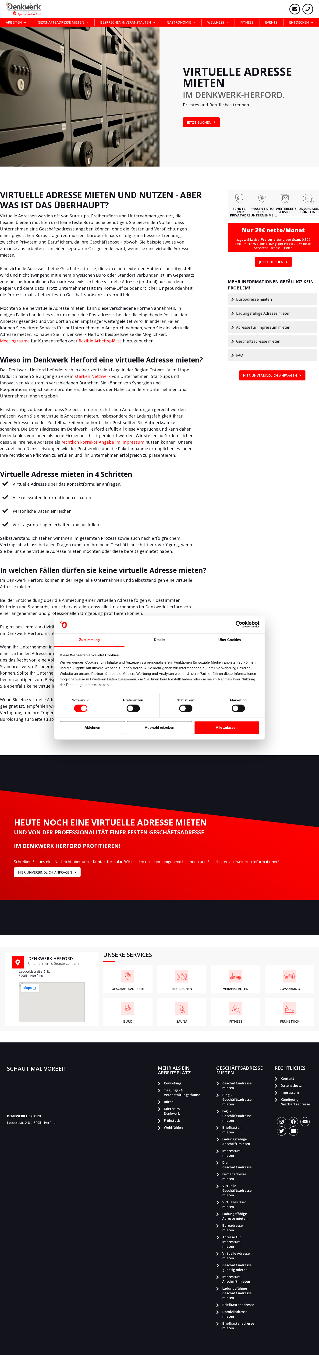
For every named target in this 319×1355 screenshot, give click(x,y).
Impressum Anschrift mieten (236, 1279)
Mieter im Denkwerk (172, 1111)
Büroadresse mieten (232, 1227)
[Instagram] (281, 1121)
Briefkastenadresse (238, 1305)
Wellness (215, 22)
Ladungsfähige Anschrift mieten (236, 1141)
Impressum (290, 1092)
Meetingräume (15, 341)
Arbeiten (14, 22)
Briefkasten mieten (231, 1129)
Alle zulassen (226, 727)
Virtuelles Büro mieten (234, 1204)
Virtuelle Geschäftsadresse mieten (237, 1190)
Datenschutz (291, 1085)
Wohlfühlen (173, 1127)
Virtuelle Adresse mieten (236, 1255)
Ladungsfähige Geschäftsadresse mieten (237, 1293)
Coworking (172, 1083)
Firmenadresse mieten (234, 1176)
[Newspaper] (293, 1131)
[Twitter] (281, 1131)
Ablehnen (92, 727)
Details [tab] (159, 640)
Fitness (246, 22)
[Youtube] (305, 1121)
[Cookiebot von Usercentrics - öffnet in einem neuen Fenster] (239, 624)
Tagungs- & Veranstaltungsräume (179, 1092)
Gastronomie (179, 22)
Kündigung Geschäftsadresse (295, 1101)
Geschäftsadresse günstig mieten (237, 1267)
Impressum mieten (231, 1153)
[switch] (133, 708)
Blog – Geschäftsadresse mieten (237, 1099)
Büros (168, 1102)
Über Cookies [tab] (229, 640)
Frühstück (172, 1120)
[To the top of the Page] (308, 1347)
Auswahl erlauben (159, 727)
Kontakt (287, 1078)
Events (271, 22)
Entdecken (299, 22)
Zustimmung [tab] (89, 640)
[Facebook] (293, 1121)
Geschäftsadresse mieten (61, 22)
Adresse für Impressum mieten (231, 1242)
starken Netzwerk (93, 376)
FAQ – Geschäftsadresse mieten (237, 1116)
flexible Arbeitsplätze (100, 341)
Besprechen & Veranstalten (125, 22)
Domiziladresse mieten (234, 1314)
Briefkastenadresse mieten (238, 1325)
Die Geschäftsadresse (237, 1164)
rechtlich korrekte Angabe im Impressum (102, 442)
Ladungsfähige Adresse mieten (235, 1216)
